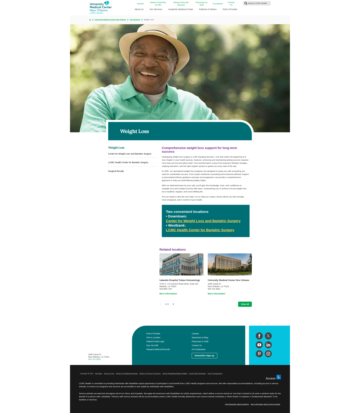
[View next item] (173, 304)
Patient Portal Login (155, 341)
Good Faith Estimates (197, 374)
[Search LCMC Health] (245, 3)
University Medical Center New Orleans (110, 20)
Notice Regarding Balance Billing (174, 374)
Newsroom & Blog (200, 337)
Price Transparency (215, 374)
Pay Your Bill (152, 345)
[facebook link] (259, 335)
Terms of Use (109, 374)
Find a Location (153, 337)
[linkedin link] (268, 344)
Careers (140, 4)
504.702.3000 (94, 359)
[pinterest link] (259, 353)
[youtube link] (259, 344)
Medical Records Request (181, 3)
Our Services (156, 9)
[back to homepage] (90, 20)
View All (245, 304)
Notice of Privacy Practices (150, 374)
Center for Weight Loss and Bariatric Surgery (203, 221)
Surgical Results (116, 171)
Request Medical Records (158, 349)
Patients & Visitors (208, 9)
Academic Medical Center (180, 9)
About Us (139, 9)
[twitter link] (268, 335)
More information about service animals (265, 404)
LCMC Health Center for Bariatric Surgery (200, 230)
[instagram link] (268, 353)
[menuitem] (139, 10)
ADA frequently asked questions (237, 404)
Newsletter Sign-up (204, 355)
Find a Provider (230, 9)
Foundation (218, 4)
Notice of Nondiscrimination (127, 374)
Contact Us (231, 3)
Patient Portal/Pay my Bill (158, 3)
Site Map (98, 374)
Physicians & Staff (201, 3)
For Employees (198, 349)
